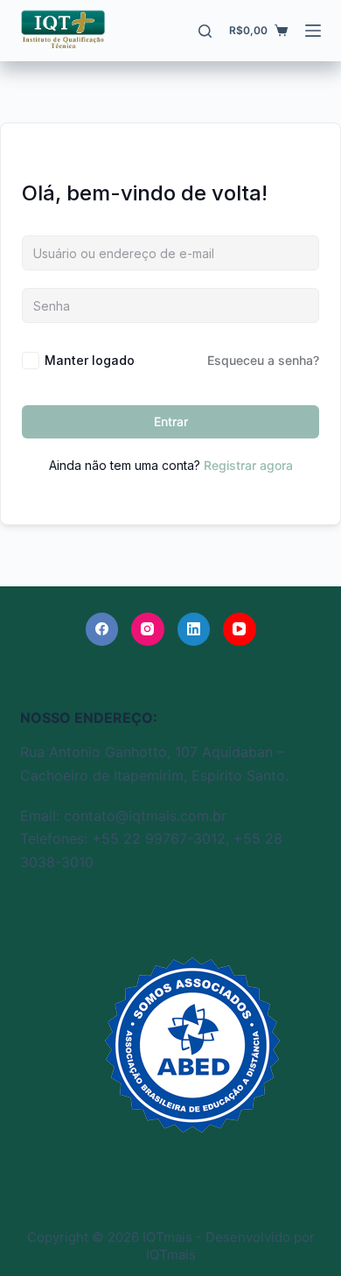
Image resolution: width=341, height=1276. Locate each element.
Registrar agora (248, 465)
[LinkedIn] (194, 629)
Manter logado (90, 360)
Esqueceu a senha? (263, 360)
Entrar (171, 421)
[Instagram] (147, 629)
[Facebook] (102, 629)
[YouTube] (239, 629)
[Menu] (313, 31)
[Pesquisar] (205, 31)
